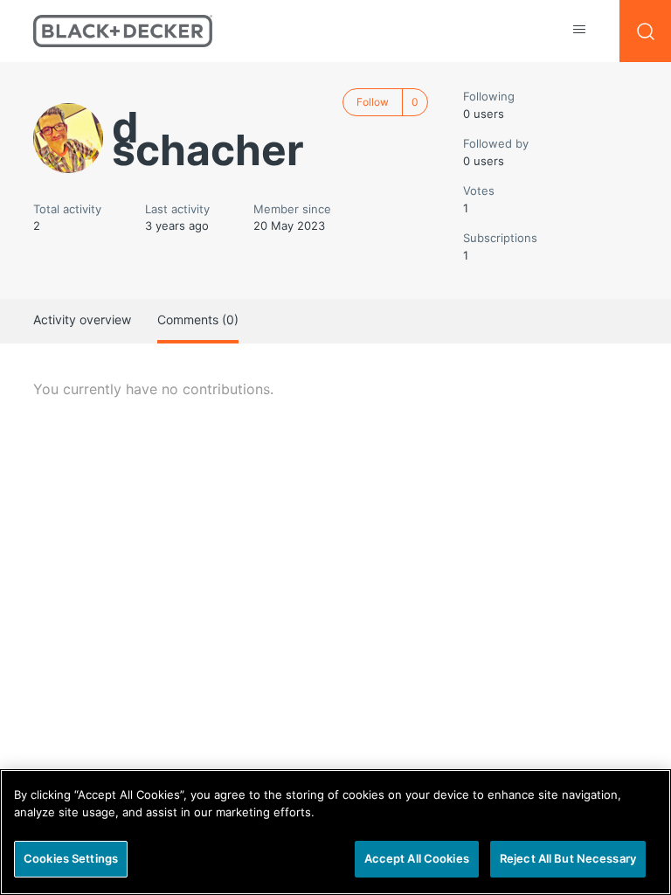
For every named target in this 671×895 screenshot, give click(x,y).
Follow (372, 101)
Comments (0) (198, 319)
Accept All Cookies (416, 858)
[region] (335, 832)
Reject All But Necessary (568, 858)
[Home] (122, 31)
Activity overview (82, 319)
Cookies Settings (71, 858)
